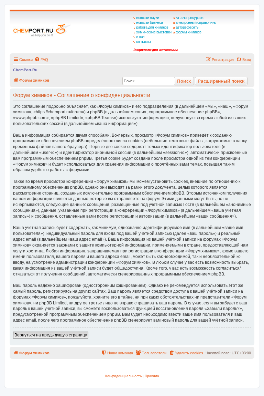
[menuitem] (41, 59)
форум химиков (188, 32)
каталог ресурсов (190, 17)
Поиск (184, 81)
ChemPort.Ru (25, 70)
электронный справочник (196, 22)
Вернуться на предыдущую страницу (50, 335)
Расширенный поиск (221, 81)
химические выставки (154, 32)
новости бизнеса (149, 22)
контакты (143, 42)
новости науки (147, 17)
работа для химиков (152, 27)
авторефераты (187, 27)
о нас (140, 37)
